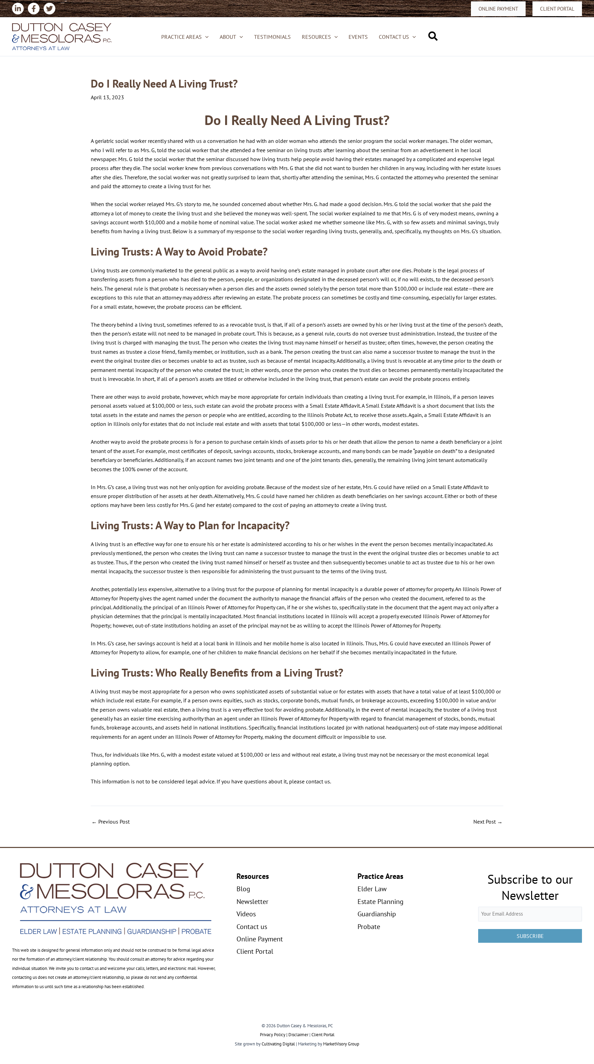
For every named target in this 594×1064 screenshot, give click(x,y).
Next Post (488, 821)
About (228, 36)
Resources (316, 36)
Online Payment (259, 939)
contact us (318, 781)
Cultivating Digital (278, 1044)
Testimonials (272, 36)
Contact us (394, 36)
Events (358, 36)
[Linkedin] (18, 8)
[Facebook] (34, 8)
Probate (369, 926)
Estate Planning (381, 901)
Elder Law (372, 888)
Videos (246, 913)
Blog (243, 888)
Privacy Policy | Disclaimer (284, 1035)
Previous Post (110, 821)
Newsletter (252, 901)
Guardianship (377, 913)
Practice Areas (181, 36)
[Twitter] (49, 8)
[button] (498, 8)
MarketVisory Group (341, 1044)
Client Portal (254, 951)
